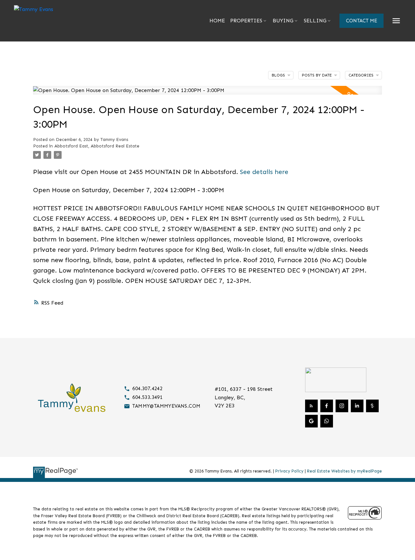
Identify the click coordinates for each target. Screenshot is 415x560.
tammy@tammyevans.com (166, 406)
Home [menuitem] (217, 21)
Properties (246, 21)
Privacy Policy (289, 471)
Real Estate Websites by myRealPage (344, 471)
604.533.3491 (147, 397)
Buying (283, 21)
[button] (361, 21)
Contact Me (361, 21)
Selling (315, 21)
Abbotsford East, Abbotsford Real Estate (96, 146)
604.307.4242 (147, 388)
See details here (264, 172)
